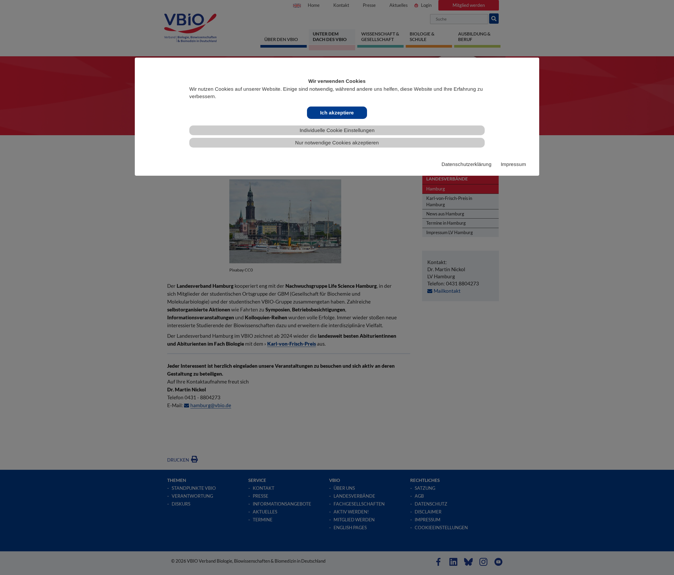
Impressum (513, 164)
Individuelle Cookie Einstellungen (337, 130)
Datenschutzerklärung (467, 164)
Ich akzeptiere (337, 112)
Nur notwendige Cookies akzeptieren (337, 142)
